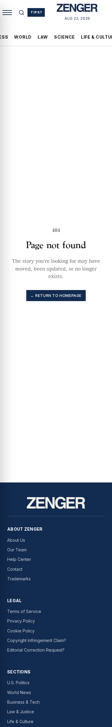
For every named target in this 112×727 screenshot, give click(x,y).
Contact (14, 569)
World (23, 37)
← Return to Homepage (56, 295)
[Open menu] (7, 12)
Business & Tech (23, 702)
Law (43, 37)
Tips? (36, 12)
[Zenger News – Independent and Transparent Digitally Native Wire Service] (56, 503)
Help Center (19, 559)
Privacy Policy (21, 620)
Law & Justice (20, 711)
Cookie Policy (21, 630)
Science (64, 37)
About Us (16, 540)
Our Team (17, 549)
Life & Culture (20, 721)
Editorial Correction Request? (36, 649)
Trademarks (19, 578)
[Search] (21, 13)
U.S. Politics (18, 682)
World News (19, 692)
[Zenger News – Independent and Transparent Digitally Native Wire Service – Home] (77, 9)
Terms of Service (24, 611)
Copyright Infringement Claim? (36, 640)
